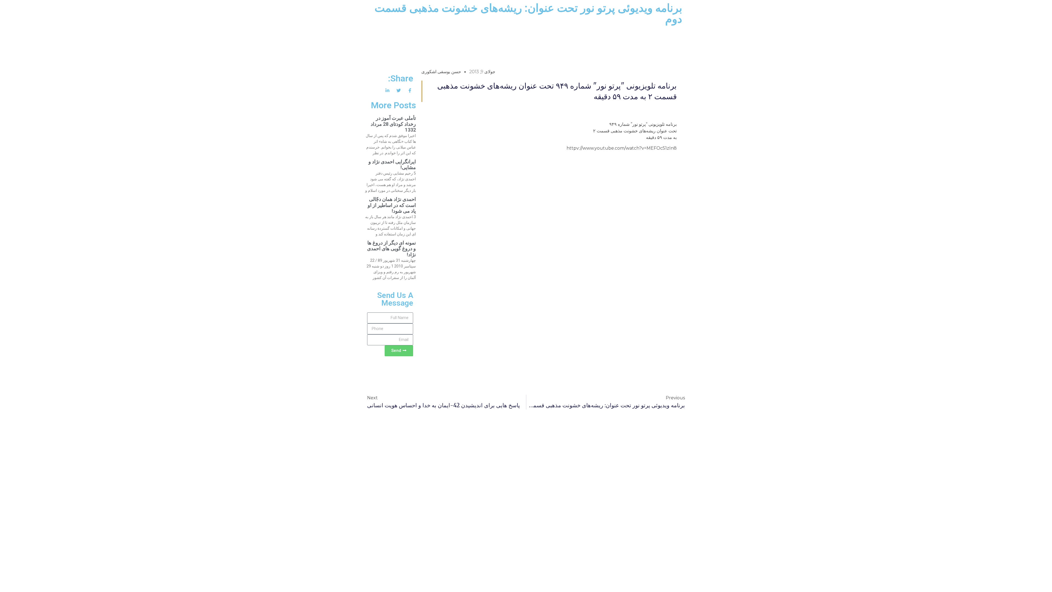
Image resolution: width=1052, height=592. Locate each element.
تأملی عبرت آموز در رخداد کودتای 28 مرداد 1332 (393, 124)
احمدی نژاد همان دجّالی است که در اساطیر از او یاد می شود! (392, 205)
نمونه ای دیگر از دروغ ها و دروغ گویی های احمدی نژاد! (391, 248)
